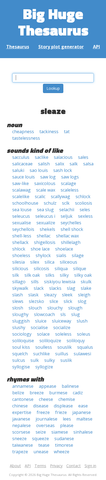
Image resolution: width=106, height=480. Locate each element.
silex (34, 262)
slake (86, 288)
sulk (34, 360)
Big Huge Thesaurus (53, 21)
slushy (18, 327)
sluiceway (61, 321)
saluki (18, 170)
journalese (46, 419)
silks (49, 275)
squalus (85, 347)
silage (78, 255)
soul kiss (21, 347)
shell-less (21, 236)
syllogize (44, 367)
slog (82, 301)
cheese (46, 399)
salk (74, 164)
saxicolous (44, 183)
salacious (63, 157)
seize (41, 432)
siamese (59, 432)
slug (75, 314)
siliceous (68, 262)
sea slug (45, 210)
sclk (66, 203)
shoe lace (40, 249)
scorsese (21, 432)
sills (35, 282)
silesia (18, 262)
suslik (66, 360)
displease (63, 406)
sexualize (45, 223)
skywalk (20, 288)
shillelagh (70, 242)
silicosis (41, 269)
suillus (61, 354)
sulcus (18, 360)
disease (40, 406)
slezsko (36, 301)
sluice (40, 321)
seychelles (71, 223)
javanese (21, 419)
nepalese (21, 425)
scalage (68, 183)
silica (49, 262)
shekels (47, 229)
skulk (86, 282)
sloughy (20, 314)
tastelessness (26, 138)
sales (83, 157)
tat (67, 132)
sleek (67, 295)
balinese (70, 386)
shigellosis (44, 242)
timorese (64, 445)
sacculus (20, 157)
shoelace (64, 249)
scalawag (21, 190)
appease (47, 386)
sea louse (22, 210)
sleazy (50, 295)
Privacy (56, 465)
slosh (17, 308)
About (15, 465)
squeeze (40, 439)
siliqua (61, 269)
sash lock (62, 170)
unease (40, 452)
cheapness (23, 132)
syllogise (21, 367)
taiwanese (22, 445)
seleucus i (45, 216)
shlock (18, 249)
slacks (55, 288)
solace (43, 334)
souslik (64, 347)
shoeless (21, 255)
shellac (44, 236)
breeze (37, 393)
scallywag (60, 196)
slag (71, 288)
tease (43, 445)
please (66, 425)
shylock (43, 255)
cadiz (78, 393)
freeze (43, 412)
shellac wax (67, 236)
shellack (20, 242)
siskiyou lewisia (59, 282)
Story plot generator (61, 47)
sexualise (21, 223)
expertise (21, 412)
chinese (20, 406)
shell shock (72, 229)
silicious (20, 269)
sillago (19, 282)
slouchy (55, 308)
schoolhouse (25, 203)
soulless (43, 347)
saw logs (70, 177)
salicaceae (22, 164)
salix (59, 164)
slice (53, 301)
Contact (73, 465)
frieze (61, 412)
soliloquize (50, 341)
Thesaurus (17, 47)
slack (39, 288)
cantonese (22, 399)
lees (67, 419)
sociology (22, 334)
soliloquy (76, 341)
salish (44, 164)
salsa (88, 164)
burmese (58, 393)
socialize (61, 327)
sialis (61, 255)
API (96, 47)
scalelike (20, 196)
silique (79, 269)
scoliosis (83, 203)
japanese (81, 412)
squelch (20, 354)
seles (85, 210)
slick (68, 301)
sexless (85, 216)
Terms (40, 465)
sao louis (39, 170)
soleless (63, 334)
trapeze (20, 452)
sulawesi (82, 354)
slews (17, 301)
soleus (83, 334)
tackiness (48, 132)
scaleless (70, 190)
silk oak (32, 275)
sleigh (84, 295)
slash (17, 295)
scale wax (45, 190)
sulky (49, 360)
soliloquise (23, 341)
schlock (83, 196)
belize (18, 393)
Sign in (90, 465)
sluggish (21, 321)
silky (64, 275)
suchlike (41, 354)
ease (83, 406)
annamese (22, 386)
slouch (35, 308)
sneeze (19, 439)
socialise (39, 327)
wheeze (61, 452)
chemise (66, 399)
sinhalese (83, 432)
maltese (84, 419)
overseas (45, 425)
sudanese (64, 439)
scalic (40, 196)
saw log (48, 177)
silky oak (83, 275)
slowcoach (44, 314)
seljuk (67, 216)
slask (33, 295)
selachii (66, 210)
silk (15, 275)
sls (63, 314)
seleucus (21, 216)
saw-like (20, 183)
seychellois (23, 229)
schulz (50, 203)
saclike (41, 157)
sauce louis (23, 177)
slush (82, 321)
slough (75, 308)
